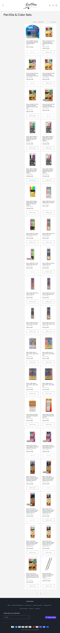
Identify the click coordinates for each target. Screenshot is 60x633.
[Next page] (44, 593)
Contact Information (37, 605)
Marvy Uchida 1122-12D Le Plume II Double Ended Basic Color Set (48, 74)
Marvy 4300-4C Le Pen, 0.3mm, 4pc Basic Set (49, 293)
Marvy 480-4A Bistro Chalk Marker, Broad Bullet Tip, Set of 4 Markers (31, 203)
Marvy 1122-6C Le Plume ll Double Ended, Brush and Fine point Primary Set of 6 (48, 510)
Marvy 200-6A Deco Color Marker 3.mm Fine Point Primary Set (49, 447)
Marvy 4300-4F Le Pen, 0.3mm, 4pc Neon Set (32, 264)
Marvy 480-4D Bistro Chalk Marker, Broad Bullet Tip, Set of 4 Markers (48, 138)
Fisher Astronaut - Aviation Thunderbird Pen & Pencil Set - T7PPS (48, 575)
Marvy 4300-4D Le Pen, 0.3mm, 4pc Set (32, 293)
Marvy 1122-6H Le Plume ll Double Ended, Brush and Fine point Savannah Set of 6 (32, 478)
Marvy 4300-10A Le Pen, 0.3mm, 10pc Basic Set (49, 385)
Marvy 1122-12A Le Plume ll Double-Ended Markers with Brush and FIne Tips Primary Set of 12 (32, 576)
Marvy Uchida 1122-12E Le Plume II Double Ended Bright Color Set (32, 74)
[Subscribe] (28, 617)
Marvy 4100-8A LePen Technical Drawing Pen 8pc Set (32, 416)
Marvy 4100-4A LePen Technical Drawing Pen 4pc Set (48, 416)
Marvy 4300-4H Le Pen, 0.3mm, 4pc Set (49, 234)
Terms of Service (24, 608)
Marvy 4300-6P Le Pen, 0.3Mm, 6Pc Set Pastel (49, 202)
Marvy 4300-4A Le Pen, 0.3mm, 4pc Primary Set (49, 323)
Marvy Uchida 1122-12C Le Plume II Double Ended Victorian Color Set (32, 106)
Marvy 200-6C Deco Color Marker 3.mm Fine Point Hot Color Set (32, 447)
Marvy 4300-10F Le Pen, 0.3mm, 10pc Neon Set (32, 354)
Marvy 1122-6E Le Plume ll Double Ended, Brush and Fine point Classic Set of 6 (32, 510)
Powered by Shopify (35, 629)
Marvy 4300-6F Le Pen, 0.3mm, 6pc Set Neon (32, 234)
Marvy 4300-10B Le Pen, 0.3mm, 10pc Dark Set (32, 385)
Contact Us (37, 608)
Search (9, 605)
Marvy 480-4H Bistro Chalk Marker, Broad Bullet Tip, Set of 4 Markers (31, 138)
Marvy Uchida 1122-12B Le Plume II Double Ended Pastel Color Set (49, 105)
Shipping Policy (47, 605)
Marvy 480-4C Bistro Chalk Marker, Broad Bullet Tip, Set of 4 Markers (31, 170)
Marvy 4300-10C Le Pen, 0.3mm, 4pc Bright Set (48, 354)
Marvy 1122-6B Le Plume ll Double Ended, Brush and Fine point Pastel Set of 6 (32, 543)
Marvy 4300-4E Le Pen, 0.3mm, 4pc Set (49, 264)
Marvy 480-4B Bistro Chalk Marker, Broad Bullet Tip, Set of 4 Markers (48, 170)
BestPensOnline (28, 629)
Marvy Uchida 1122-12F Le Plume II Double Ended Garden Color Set (48, 43)
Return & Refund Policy (17, 605)
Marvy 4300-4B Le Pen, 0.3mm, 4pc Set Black (32, 323)
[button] (3, 5)
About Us (31, 608)
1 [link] (36, 593)
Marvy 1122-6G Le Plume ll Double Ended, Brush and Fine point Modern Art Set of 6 (48, 478)
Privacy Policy (28, 605)
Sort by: (35, 22)
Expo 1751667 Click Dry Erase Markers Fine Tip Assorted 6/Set (32, 42)
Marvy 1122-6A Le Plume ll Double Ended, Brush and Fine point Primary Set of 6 (48, 543)
